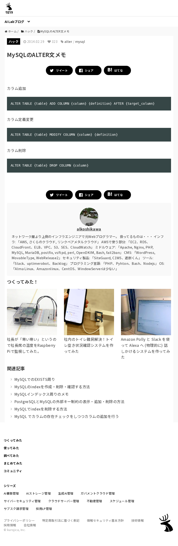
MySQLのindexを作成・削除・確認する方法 (52, 386)
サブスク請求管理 (16, 508)
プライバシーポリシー (19, 520)
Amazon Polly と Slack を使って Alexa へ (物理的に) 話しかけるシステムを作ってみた (145, 348)
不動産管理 (94, 501)
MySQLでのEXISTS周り (34, 379)
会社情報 (30, 525)
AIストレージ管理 (38, 493)
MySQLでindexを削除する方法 (40, 409)
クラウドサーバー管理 (63, 501)
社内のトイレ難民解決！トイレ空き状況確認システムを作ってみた (88, 345)
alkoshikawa (89, 229)
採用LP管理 (44, 508)
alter (68, 41)
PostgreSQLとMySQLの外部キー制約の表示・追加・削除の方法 (69, 401)
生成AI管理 (65, 493)
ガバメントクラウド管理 (98, 493)
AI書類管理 (11, 493)
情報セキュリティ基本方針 (105, 520)
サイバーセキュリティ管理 (22, 501)
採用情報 (10, 525)
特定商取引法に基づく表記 (60, 520)
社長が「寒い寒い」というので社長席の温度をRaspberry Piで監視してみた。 (31, 345)
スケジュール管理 (122, 501)
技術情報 (137, 520)
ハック (14, 41)
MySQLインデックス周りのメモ (41, 394)
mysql (80, 41)
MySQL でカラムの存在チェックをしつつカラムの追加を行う (66, 416)
